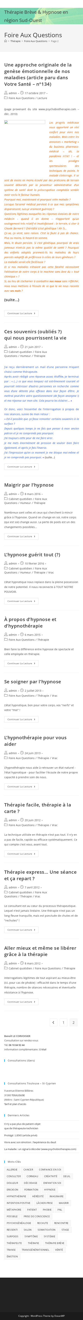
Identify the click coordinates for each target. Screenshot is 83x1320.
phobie (47, 1209)
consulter (14, 1176)
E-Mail (42, 1049)
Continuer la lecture (23, 314)
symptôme (31, 1236)
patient (32, 1209)
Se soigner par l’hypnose (32, 681)
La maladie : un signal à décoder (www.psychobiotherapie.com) (40, 1149)
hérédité (38, 1196)
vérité (59, 1249)
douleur (12, 1183)
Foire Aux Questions (22, 98)
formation (31, 1189)
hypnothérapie (16, 1196)
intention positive (18, 1203)
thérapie (33, 1243)
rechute (42, 1223)
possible (12, 1216)
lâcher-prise (44, 1203)
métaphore (14, 1209)
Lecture (42, 98)
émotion (12, 1256)
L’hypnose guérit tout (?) (32, 554)
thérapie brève (54, 1243)
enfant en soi (52, 1183)
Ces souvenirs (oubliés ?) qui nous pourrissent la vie (35, 334)
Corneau (32, 1176)
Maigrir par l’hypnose (29, 485)
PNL (60, 1209)
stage (65, 1229)
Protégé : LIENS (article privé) (20, 1135)
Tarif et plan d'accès (15, 1104)
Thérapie (39, 356)
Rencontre (61, 1223)
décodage (30, 1183)
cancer (28, 1169)
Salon (28, 1229)
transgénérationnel (35, 1249)
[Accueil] (5, 41)
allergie (12, 1169)
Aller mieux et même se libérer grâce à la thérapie (40, 951)
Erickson (12, 1189)
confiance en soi (50, 1169)
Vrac (51, 572)
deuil (66, 1176)
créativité (50, 1176)
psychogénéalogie (19, 1223)
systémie (49, 1236)
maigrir (64, 1203)
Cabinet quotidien (20, 352)
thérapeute (14, 1243)
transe (11, 1249)
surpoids (13, 1236)
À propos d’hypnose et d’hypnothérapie (30, 622)
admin (13, 93)
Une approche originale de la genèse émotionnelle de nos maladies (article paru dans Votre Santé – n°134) (38, 74)
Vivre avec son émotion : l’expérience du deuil (30, 1142)
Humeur (25, 356)
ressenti (12, 1229)
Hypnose (49, 1189)
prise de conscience (37, 1216)
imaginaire (57, 1196)
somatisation (47, 1229)
